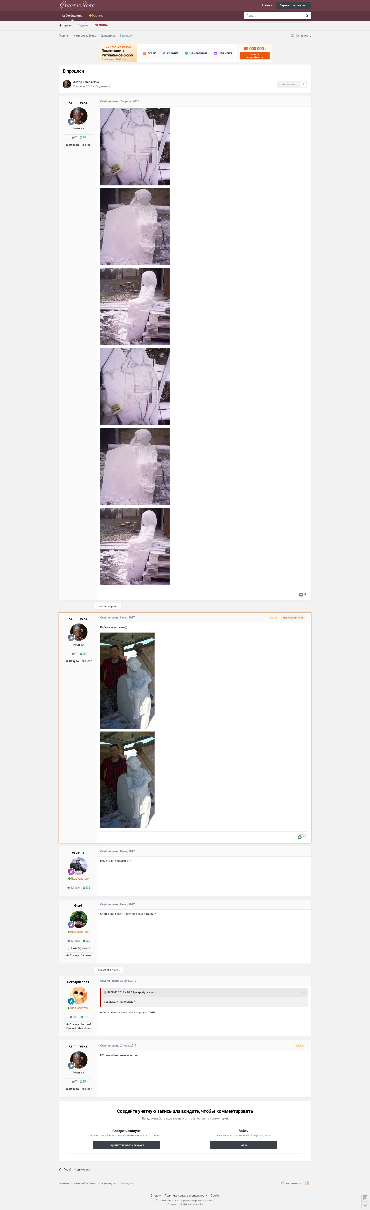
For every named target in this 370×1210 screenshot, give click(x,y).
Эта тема (292, 15)
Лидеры (83, 25)
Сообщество (73, 15)
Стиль (155, 1195)
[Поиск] (307, 15)
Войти (266, 5)
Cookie (215, 1195)
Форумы (65, 25)
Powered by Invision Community (185, 1204)
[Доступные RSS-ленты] (307, 1183)
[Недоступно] (135, 146)
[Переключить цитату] (106, 992)
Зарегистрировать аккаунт (126, 1145)
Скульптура (103, 86)
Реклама (97, 15)
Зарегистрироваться (293, 5)
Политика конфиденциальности (185, 1195)
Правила (101, 25)
